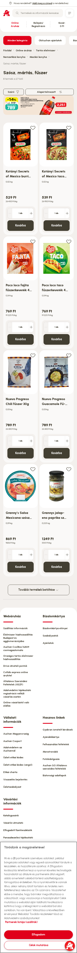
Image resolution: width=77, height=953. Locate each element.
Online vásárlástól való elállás (16, 704)
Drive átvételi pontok (15, 665)
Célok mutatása (38, 945)
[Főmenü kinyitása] (70, 13)
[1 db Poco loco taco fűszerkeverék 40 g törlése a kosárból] (46, 327)
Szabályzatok (50, 635)
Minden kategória (17, 40)
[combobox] (37, 13)
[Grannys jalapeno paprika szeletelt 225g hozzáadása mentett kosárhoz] (68, 469)
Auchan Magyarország (16, 733)
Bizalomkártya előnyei (55, 628)
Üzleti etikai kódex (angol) (17, 764)
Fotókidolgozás (51, 759)
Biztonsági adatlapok (54, 775)
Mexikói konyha (38, 57)
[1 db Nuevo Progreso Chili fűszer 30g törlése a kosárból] (10, 441)
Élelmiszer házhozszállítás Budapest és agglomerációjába (18, 638)
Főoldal (7, 50)
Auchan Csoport (12, 741)
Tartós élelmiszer (45, 50)
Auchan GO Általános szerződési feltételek (55, 767)
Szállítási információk (15, 628)
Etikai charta (10, 772)
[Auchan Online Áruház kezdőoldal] (6, 13)
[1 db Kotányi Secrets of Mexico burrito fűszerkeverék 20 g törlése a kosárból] (10, 213)
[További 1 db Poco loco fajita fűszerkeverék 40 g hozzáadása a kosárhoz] (31, 327)
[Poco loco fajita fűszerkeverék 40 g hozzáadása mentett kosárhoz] (32, 241)
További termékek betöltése (36, 590)
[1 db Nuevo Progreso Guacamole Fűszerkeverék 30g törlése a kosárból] (46, 441)
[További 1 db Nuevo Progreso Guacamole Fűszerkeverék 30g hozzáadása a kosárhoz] (67, 441)
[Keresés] (17, 13)
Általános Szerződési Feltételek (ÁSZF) (15, 683)
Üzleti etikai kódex (13, 757)
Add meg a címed (42, 3)
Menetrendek (50, 751)
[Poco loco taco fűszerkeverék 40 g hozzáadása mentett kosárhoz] (68, 241)
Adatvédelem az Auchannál (12, 749)
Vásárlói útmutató (13, 822)
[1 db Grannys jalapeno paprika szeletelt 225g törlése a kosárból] (46, 555)
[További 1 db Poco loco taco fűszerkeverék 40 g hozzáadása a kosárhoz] (67, 327)
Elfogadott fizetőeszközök (17, 830)
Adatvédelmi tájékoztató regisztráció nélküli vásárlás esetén (17, 693)
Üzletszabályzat (12, 786)
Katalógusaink (11, 815)
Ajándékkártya (51, 737)
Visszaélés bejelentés (15, 779)
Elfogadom (38, 934)
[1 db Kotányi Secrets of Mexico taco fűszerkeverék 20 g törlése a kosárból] (46, 213)
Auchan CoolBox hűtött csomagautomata (16, 648)
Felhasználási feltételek (56, 744)
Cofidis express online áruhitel (15, 674)
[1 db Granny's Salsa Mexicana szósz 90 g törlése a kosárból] (10, 555)
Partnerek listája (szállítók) (21, 922)
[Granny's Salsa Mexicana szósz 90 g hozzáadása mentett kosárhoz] (32, 469)
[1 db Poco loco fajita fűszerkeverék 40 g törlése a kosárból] (10, 327)
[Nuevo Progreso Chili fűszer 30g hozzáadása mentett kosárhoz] (32, 355)
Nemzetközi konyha (14, 57)
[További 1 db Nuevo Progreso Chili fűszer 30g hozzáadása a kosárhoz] (31, 441)
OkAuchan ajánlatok (50, 40)
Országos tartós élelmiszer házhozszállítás (18, 657)
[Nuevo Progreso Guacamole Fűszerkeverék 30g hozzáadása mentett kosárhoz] (68, 355)
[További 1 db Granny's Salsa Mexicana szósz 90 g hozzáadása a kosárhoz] (31, 555)
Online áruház (24, 50)
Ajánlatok (48, 643)
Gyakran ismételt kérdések (58, 729)
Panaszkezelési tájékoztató (18, 837)
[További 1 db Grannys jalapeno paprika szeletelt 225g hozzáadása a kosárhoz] (67, 555)
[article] (20, 179)
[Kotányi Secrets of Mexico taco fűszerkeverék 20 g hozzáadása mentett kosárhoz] (68, 127)
